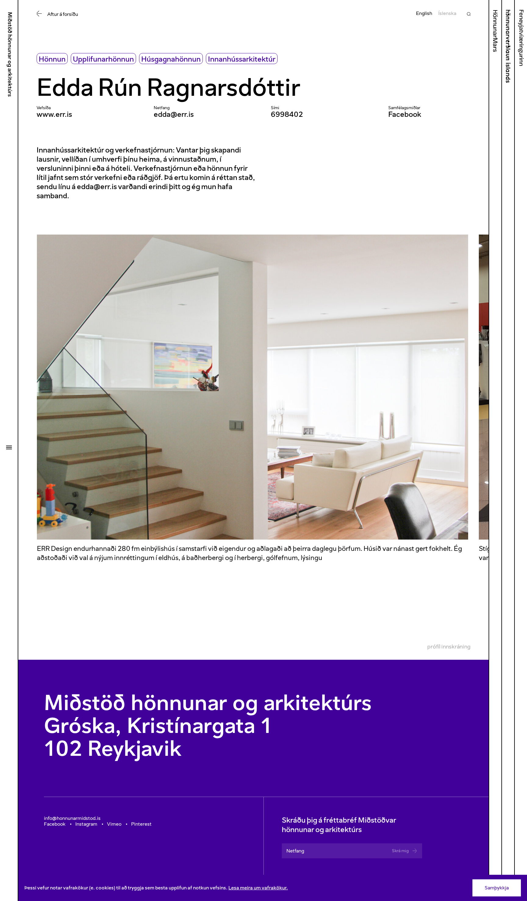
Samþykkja (497, 888)
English (424, 13)
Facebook (404, 114)
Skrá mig (400, 850)
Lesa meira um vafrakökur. (258, 888)
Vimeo (114, 824)
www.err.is (54, 114)
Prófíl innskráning (449, 646)
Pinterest (141, 824)
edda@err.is (174, 114)
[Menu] (9, 447)
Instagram (86, 824)
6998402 (287, 114)
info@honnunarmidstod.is (72, 818)
